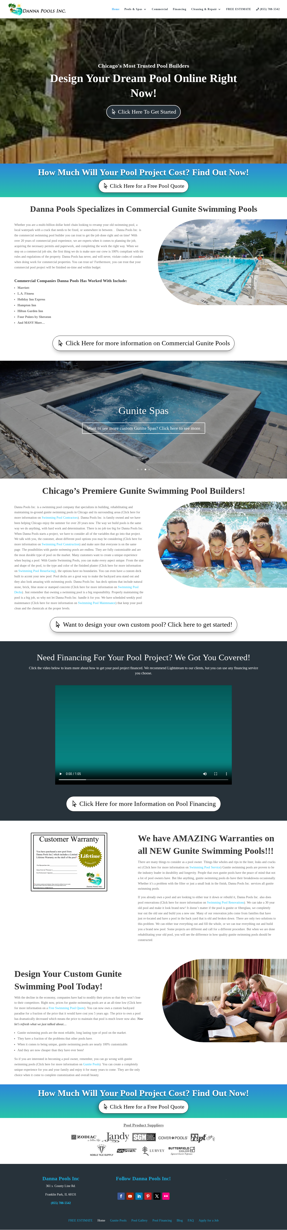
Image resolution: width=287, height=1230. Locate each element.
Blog (180, 1220)
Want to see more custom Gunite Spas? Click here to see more (143, 428)
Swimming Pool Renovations (225, 902)
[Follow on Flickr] (166, 1196)
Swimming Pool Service (204, 867)
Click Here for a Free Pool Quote (147, 186)
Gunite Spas (143, 410)
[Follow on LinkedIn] (139, 1196)
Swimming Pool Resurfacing (36, 571)
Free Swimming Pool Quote (66, 1008)
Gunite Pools (91, 1064)
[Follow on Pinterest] (148, 1196)
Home (116, 9)
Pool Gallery (139, 1220)
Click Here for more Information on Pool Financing (147, 803)
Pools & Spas (133, 9)
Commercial (160, 9)
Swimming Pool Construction (60, 544)
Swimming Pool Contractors (60, 517)
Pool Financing (162, 1220)
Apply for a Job (209, 1220)
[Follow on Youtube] (130, 1196)
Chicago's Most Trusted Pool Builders (143, 66)
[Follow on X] (157, 1196)
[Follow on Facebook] (121, 1196)
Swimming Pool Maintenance (96, 603)
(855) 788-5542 (269, 9)
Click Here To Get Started (147, 112)
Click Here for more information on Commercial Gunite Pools (148, 343)
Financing (179, 9)
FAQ (191, 1220)
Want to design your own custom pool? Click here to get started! (148, 624)
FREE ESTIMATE (238, 9)
